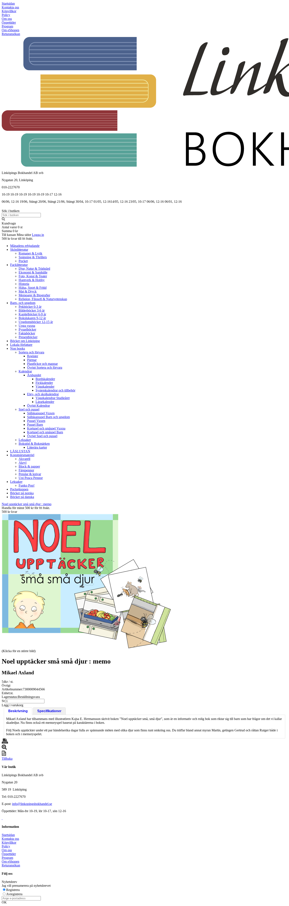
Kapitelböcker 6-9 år (32, 314)
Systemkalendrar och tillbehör (55, 390)
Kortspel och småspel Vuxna (46, 428)
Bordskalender (45, 379)
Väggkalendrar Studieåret (53, 398)
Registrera (13, 890)
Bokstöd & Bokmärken (34, 443)
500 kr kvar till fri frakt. (17, 238)
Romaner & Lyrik (30, 253)
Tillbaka (7, 758)
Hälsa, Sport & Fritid (33, 287)
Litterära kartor (37, 447)
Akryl (22, 462)
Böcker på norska (22, 493)
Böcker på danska (22, 497)
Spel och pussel (29, 409)
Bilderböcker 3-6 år (32, 310)
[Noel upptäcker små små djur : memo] (86, 581)
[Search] (3, 219)
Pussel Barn (35, 424)
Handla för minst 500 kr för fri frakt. (26, 509)
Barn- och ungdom (22, 303)
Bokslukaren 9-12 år (32, 318)
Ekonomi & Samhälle (33, 272)
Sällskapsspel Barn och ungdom (48, 417)
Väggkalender (45, 386)
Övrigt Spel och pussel (42, 436)
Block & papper (29, 466)
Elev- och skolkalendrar (43, 394)
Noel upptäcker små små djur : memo (26, 504)
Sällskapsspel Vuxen (41, 413)
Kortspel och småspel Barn (45, 432)
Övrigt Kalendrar (38, 405)
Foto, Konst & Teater (33, 276)
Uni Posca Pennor (31, 478)
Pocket (23, 261)
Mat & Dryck (28, 291)
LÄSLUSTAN (20, 451)
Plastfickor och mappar (42, 363)
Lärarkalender (45, 402)
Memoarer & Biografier (34, 295)
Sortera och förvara (31, 352)
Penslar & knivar (30, 474)
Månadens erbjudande (25, 246)
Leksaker (25, 440)
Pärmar (32, 360)
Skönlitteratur (19, 249)
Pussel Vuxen (36, 421)
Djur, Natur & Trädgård (34, 268)
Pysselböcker (27, 329)
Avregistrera (14, 894)
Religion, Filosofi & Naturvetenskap (43, 299)
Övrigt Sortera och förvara (44, 367)
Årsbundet (34, 375)
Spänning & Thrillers (33, 257)
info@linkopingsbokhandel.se (32, 804)
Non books (17, 348)
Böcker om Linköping (25, 341)
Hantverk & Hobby (32, 280)
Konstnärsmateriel (22, 455)
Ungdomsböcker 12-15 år (36, 322)
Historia (24, 284)
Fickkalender (44, 383)
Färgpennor (26, 470)
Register (32, 356)
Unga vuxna (27, 325)
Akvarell (24, 459)
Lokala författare (21, 344)
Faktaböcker (27, 333)
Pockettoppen (19, 489)
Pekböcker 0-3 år (30, 306)
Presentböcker (28, 337)
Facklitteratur (19, 265)
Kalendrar (25, 371)
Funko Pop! (26, 485)
